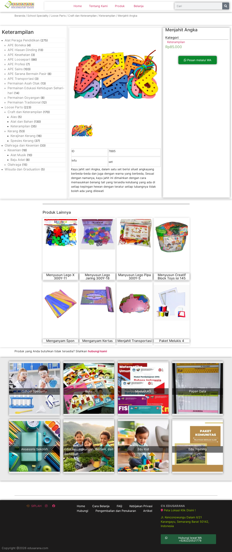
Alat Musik (18, 155)
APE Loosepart (19, 59)
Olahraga (14, 164)
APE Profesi (16, 64)
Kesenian (14, 150)
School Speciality (37, 15)
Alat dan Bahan (22, 121)
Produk (120, 6)
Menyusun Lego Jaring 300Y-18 (97, 276)
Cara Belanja (100, 506)
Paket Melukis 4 (171, 341)
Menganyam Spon (60, 341)
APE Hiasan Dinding (22, 50)
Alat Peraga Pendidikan (22, 40)
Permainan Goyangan (24, 98)
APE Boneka (17, 45)
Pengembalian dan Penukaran (116, 511)
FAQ (119, 506)
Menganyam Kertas (97, 341)
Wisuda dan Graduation (22, 169)
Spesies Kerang (22, 141)
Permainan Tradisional (24, 102)
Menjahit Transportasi (134, 341)
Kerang (13, 131)
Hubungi (82, 511)
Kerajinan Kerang (23, 136)
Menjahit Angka (181, 29)
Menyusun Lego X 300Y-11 (60, 276)
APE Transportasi (21, 79)
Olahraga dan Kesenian (22, 145)
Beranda (19, 15)
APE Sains (15, 69)
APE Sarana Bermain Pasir (27, 74)
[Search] (225, 6)
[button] (197, 60)
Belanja (139, 6)
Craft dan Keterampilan (82, 15)
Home (78, 6)
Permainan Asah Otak (24, 83)
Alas (14, 117)
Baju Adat (18, 160)
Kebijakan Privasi (140, 506)
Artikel (147, 511)
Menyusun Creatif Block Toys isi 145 (172, 276)
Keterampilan (107, 15)
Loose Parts (58, 15)
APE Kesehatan (19, 55)
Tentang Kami (98, 6)
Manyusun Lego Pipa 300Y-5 (134, 276)
